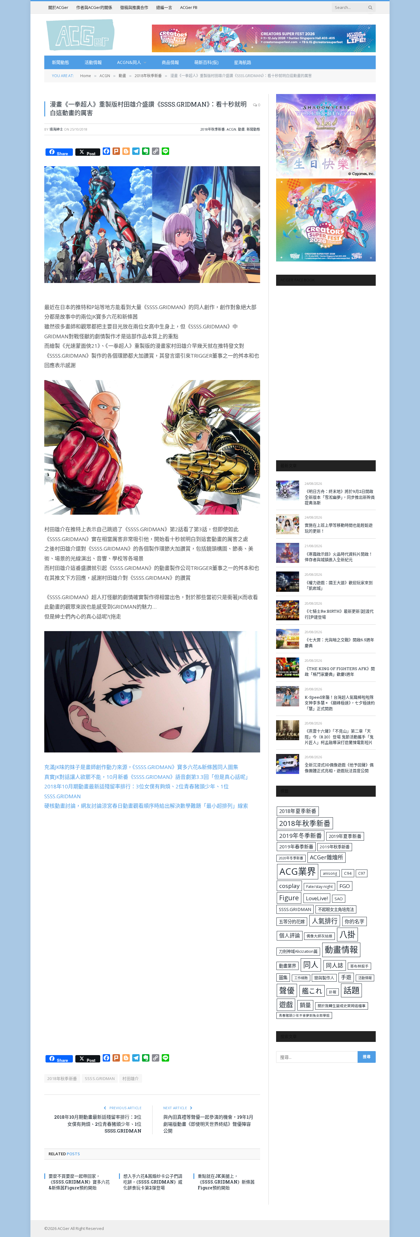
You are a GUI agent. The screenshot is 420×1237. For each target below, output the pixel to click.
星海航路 (242, 62)
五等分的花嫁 (292, 922)
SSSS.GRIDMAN (100, 1078)
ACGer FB (188, 7)
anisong (330, 873)
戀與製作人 (324, 977)
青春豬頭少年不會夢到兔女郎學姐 (304, 1015)
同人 (311, 965)
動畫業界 (287, 966)
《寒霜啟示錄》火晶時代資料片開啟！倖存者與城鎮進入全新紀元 (339, 557)
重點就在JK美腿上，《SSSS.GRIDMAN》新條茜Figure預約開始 (226, 1182)
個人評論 (289, 935)
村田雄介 (130, 1078)
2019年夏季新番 (345, 836)
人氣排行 (325, 920)
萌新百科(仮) (206, 62)
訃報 (332, 992)
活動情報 (93, 62)
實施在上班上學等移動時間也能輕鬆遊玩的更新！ (339, 528)
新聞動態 (60, 62)
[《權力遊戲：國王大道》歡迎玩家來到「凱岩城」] (287, 581)
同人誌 (334, 965)
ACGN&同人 (129, 62)
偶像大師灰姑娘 (319, 936)
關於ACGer (58, 7)
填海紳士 (56, 129)
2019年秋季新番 (335, 847)
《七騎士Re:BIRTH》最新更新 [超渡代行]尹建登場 (339, 614)
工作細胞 (301, 978)
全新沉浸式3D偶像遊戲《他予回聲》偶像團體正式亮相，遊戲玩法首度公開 (339, 767)
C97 (361, 873)
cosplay (289, 886)
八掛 (347, 934)
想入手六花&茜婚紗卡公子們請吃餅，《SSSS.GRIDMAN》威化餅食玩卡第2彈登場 (152, 1182)
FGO (344, 885)
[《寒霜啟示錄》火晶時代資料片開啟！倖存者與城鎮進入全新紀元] (287, 553)
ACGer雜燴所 (326, 857)
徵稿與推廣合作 (134, 7)
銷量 (305, 1005)
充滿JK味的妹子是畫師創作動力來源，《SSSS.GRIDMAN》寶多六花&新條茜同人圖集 (141, 767)
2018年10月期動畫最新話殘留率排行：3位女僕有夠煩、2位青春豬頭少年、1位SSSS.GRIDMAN (97, 1124)
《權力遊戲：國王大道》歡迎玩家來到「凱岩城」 (339, 585)
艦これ (312, 990)
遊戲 (286, 1004)
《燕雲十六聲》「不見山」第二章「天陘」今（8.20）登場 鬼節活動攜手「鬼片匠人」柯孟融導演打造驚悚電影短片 (339, 736)
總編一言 (164, 7)
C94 (348, 873)
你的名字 (354, 921)
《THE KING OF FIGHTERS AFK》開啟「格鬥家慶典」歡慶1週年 (340, 671)
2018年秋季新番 (212, 129)
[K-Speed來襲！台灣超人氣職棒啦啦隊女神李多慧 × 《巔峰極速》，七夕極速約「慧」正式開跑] (287, 696)
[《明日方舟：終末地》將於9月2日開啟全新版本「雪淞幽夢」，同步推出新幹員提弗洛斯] (287, 491)
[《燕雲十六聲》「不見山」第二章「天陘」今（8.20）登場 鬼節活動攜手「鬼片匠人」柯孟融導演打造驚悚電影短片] (287, 730)
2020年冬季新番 (291, 858)
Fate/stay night (319, 886)
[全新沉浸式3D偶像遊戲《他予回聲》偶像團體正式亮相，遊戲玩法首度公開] (287, 764)
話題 (351, 990)
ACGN (231, 129)
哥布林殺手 (359, 966)
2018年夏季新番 (297, 811)
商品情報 (170, 62)
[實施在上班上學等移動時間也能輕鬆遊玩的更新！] (287, 524)
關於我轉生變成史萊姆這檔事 (342, 1005)
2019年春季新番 (296, 846)
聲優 (287, 990)
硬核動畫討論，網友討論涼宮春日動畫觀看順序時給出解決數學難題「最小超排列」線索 (146, 805)
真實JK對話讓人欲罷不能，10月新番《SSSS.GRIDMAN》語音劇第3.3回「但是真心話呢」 (147, 776)
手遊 (346, 977)
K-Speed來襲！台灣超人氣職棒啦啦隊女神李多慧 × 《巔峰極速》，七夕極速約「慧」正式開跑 (340, 702)
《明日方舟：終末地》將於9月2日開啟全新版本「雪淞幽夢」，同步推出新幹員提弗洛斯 (340, 497)
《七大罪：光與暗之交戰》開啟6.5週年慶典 (339, 642)
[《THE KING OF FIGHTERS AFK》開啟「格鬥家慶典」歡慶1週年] (287, 667)
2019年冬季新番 (300, 836)
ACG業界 (297, 871)
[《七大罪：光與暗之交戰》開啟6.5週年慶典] (287, 639)
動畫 (241, 129)
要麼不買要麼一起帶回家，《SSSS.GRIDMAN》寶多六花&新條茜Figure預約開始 (79, 1182)
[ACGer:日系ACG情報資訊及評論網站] (80, 34)
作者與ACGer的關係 (94, 7)
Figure (289, 897)
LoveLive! (317, 898)
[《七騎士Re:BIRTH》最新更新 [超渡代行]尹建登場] (287, 610)
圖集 (283, 977)
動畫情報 (341, 949)
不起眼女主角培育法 (336, 909)
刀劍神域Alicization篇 (298, 951)
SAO (339, 898)
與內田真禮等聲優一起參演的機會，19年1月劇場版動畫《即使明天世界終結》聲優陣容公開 (208, 1124)
